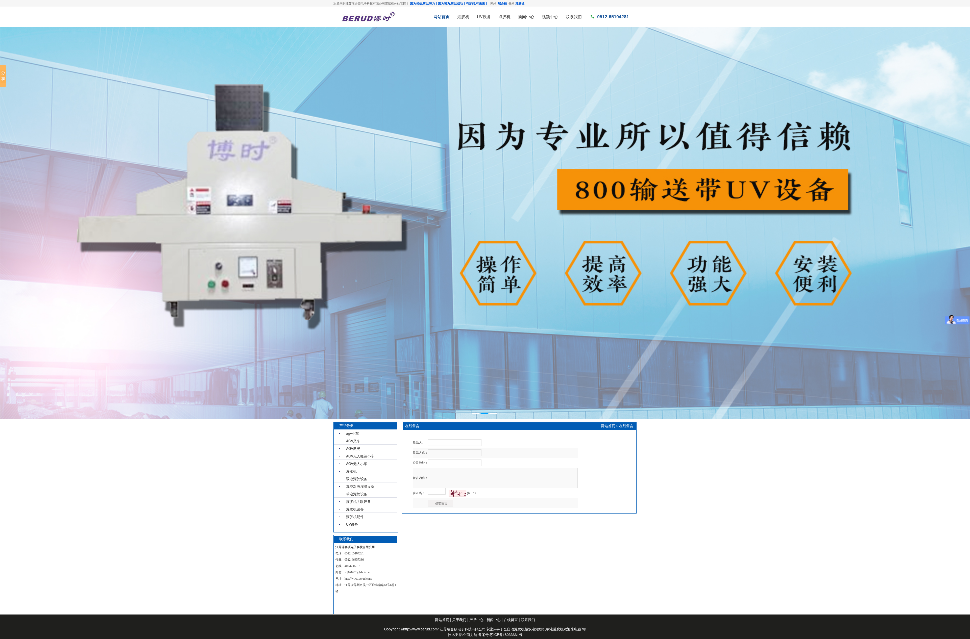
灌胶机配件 (355, 516)
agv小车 (352, 433)
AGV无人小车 (356, 463)
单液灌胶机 (555, 628)
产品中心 (476, 619)
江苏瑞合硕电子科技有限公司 (463, 628)
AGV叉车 (353, 440)
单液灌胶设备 (356, 493)
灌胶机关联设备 (358, 501)
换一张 (471, 493)
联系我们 (528, 619)
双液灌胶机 (537, 628)
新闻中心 (494, 619)
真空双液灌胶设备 (360, 486)
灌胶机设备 (355, 509)
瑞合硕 (502, 3)
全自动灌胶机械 (515, 628)
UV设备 (352, 524)
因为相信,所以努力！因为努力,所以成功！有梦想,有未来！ (449, 3)
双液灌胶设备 (356, 478)
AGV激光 (353, 448)
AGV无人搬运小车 (360, 455)
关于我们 (459, 619)
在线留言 (626, 426)
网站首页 (608, 426)
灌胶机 (519, 3)
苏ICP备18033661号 (506, 634)
